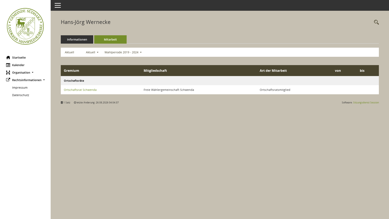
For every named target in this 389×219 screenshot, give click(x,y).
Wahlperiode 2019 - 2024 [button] (122, 52)
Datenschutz (20, 95)
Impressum (20, 87)
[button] (25, 72)
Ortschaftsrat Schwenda (80, 90)
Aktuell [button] (91, 52)
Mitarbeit (110, 39)
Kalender (18, 65)
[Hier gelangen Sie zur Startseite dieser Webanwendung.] (25, 26)
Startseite (19, 57)
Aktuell (69, 52)
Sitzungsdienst (366, 102)
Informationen (77, 39)
